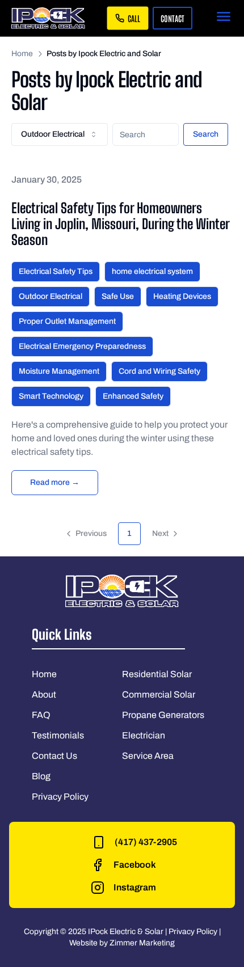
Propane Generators (163, 715)
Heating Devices (182, 296)
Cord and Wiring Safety (159, 371)
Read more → (54, 482)
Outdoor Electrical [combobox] (53, 134)
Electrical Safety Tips (55, 271)
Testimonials (58, 735)
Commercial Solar (158, 694)
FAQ (41, 715)
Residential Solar (157, 674)
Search (205, 134)
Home (22, 53)
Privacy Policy (60, 796)
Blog (41, 776)
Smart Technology (51, 396)
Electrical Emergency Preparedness (82, 346)
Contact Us (54, 756)
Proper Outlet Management (67, 321)
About (44, 694)
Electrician (143, 735)
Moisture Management (59, 371)
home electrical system (152, 271)
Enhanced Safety (133, 396)
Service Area (148, 756)
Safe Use (118, 296)
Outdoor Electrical (50, 296)
